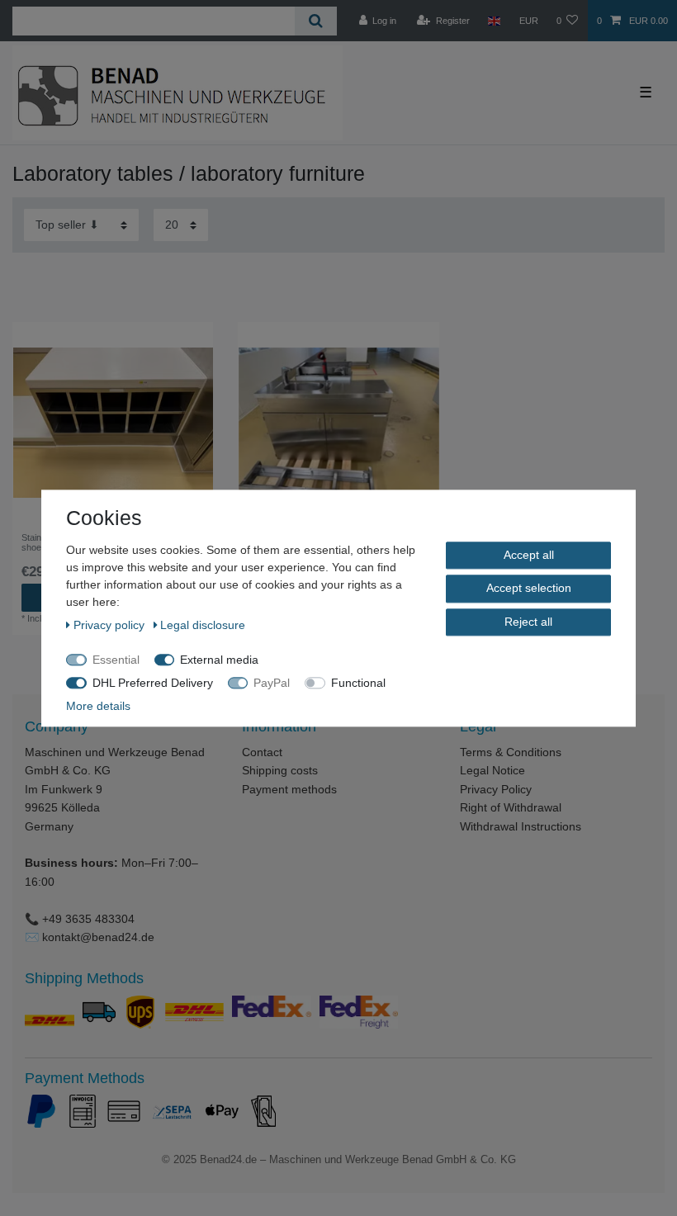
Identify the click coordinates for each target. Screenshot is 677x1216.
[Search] (316, 21)
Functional (358, 682)
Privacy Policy (496, 789)
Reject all (528, 621)
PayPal (271, 682)
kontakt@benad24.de (98, 937)
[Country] (494, 20)
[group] (112, 422)
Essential (116, 659)
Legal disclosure (202, 625)
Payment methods (289, 789)
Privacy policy (110, 625)
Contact (262, 752)
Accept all (529, 554)
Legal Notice (492, 770)
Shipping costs (280, 770)
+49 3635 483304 (88, 918)
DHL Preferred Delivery (152, 682)
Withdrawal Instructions (520, 826)
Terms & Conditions (510, 752)
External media (219, 659)
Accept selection (528, 587)
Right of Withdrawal (510, 807)
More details (98, 705)
